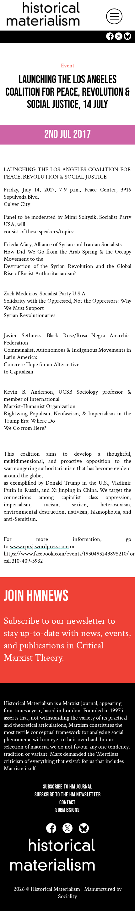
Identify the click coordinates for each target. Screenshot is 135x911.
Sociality (67, 896)
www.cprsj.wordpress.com (39, 546)
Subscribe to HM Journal (67, 786)
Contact (67, 802)
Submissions (67, 810)
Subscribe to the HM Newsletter (67, 794)
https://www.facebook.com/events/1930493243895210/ (66, 553)
